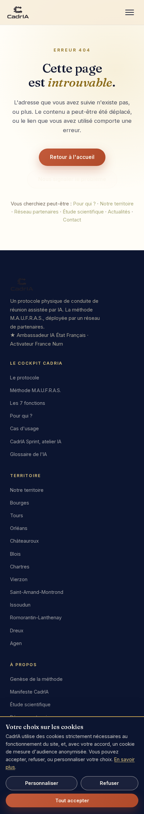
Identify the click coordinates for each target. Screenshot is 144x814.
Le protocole (24, 377)
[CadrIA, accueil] (72, 284)
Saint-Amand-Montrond (36, 592)
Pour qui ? (84, 204)
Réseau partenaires (36, 212)
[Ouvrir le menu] (129, 12)
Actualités (119, 212)
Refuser (109, 783)
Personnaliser (41, 783)
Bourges (19, 503)
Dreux (16, 630)
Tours (16, 515)
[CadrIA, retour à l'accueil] (18, 12)
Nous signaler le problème (72, 179)
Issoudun (20, 605)
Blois (15, 554)
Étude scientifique (83, 212)
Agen (16, 643)
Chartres (19, 566)
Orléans (18, 528)
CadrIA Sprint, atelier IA (35, 441)
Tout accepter (72, 800)
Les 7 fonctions (27, 403)
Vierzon (18, 579)
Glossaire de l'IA (28, 454)
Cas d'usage (24, 429)
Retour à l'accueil (72, 157)
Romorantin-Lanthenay (36, 618)
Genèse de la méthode (36, 679)
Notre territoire (117, 204)
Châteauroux (24, 541)
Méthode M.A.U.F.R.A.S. (35, 390)
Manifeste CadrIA (29, 692)
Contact (72, 220)
